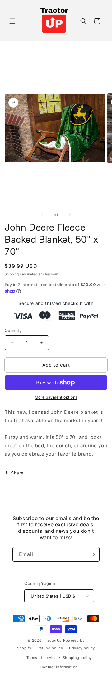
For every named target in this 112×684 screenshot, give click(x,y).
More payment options (56, 397)
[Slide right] (70, 214)
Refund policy (50, 648)
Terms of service (41, 657)
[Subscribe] (92, 554)
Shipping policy (77, 657)
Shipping (12, 274)
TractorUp (53, 640)
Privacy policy (82, 648)
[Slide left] (42, 214)
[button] (12, 21)
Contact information (59, 667)
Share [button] (17, 472)
